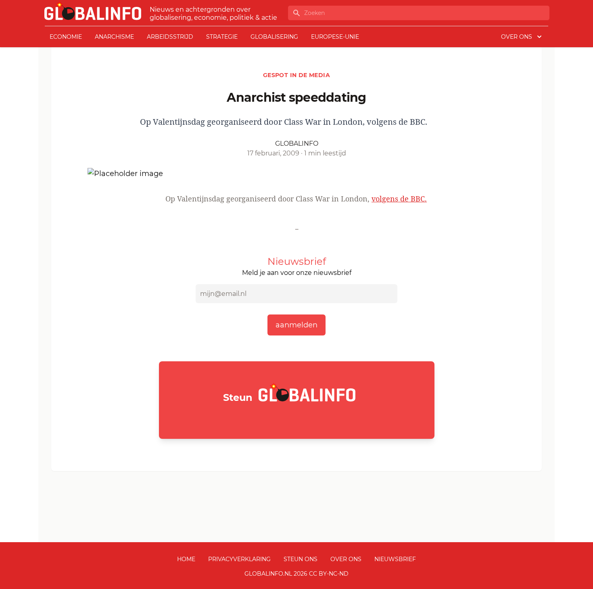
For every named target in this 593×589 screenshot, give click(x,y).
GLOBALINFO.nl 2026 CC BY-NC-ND (296, 573)
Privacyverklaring (239, 559)
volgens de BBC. (399, 198)
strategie (222, 36)
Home (186, 559)
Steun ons (300, 559)
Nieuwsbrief (395, 559)
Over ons (345, 559)
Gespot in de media (296, 75)
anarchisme (114, 36)
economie (66, 36)
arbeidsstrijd (170, 36)
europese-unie (335, 36)
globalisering (274, 36)
